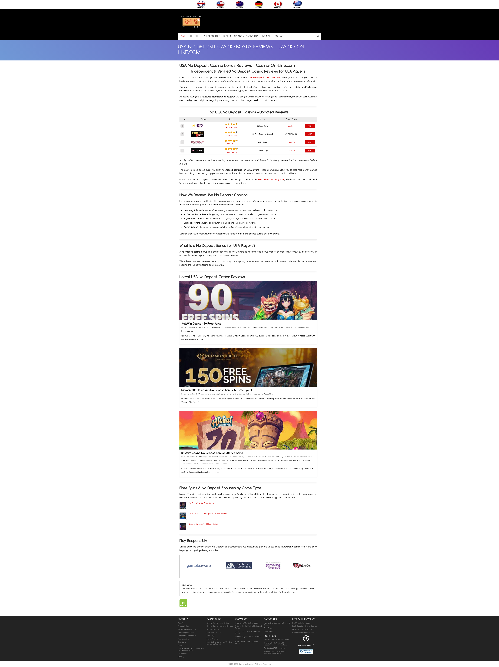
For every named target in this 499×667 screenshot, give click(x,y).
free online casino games (271, 179)
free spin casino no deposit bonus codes (214, 327)
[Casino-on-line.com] (191, 27)
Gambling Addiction (186, 632)
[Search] (318, 35)
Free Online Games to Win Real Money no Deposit (219, 643)
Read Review (231, 127)
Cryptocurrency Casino (302, 457)
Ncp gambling (183, 639)
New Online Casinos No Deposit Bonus (289, 327)
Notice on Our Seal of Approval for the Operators (191, 649)
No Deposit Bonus (268, 394)
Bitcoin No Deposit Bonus (282, 457)
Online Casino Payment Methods (220, 626)
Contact (181, 645)
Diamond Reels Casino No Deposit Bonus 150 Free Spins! (216, 390)
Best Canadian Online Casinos (304, 626)
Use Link (291, 126)
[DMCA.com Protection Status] (183, 606)
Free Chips (211, 636)
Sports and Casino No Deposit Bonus (247, 632)
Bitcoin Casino (265, 457)
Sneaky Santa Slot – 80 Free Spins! (203, 524)
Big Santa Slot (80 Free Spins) (201, 503)
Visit (310, 126)
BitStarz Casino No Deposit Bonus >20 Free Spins (212, 453)
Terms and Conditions (187, 629)
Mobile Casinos (213, 629)
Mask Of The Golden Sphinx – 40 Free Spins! (208, 513)
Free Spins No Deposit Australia (243, 460)
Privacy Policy (183, 626)
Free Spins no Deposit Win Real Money (257, 327)
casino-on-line (190, 327)
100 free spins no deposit (208, 394)
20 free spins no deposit (208, 457)
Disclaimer (182, 654)
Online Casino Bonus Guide (218, 623)
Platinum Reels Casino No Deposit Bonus (248, 627)
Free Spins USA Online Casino (247, 623)
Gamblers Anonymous (187, 636)
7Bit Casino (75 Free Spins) (274, 648)
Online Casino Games (218, 464)
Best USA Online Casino (301, 623)
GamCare (182, 642)
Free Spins (236, 327)
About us (181, 623)
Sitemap (181, 657)
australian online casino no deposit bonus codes (239, 457)
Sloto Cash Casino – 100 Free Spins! (246, 643)
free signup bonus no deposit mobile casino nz (200, 460)
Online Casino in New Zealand (304, 632)
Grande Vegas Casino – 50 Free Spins (248, 637)
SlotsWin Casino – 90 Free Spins (201, 323)
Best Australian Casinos (302, 629)
